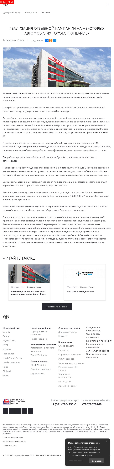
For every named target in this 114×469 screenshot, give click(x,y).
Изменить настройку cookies (14, 441)
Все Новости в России (57, 306)
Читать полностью (75, 460)
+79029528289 (92, 404)
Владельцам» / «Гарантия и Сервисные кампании (56, 209)
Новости (46, 12)
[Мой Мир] (54, 40)
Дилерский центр (11, 12)
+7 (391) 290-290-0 (63, 404)
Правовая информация (13, 437)
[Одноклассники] (50, 40)
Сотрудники (31, 12)
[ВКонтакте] (47, 40)
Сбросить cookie (9, 445)
